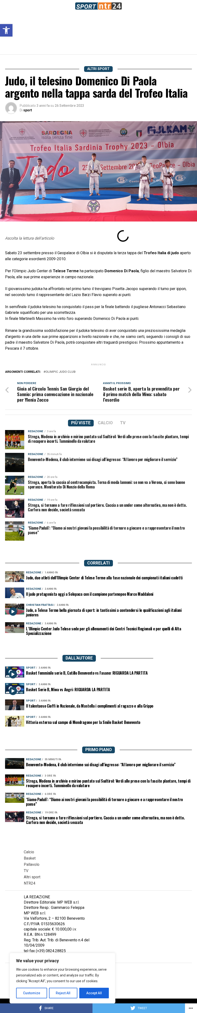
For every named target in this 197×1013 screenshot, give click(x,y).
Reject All (63, 993)
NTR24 (29, 883)
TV (26, 870)
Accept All (94, 993)
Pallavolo (31, 864)
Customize (31, 993)
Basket (30, 858)
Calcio (29, 852)
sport (27, 110)
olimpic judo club (60, 372)
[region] (62, 978)
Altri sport (32, 877)
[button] (6, 30)
